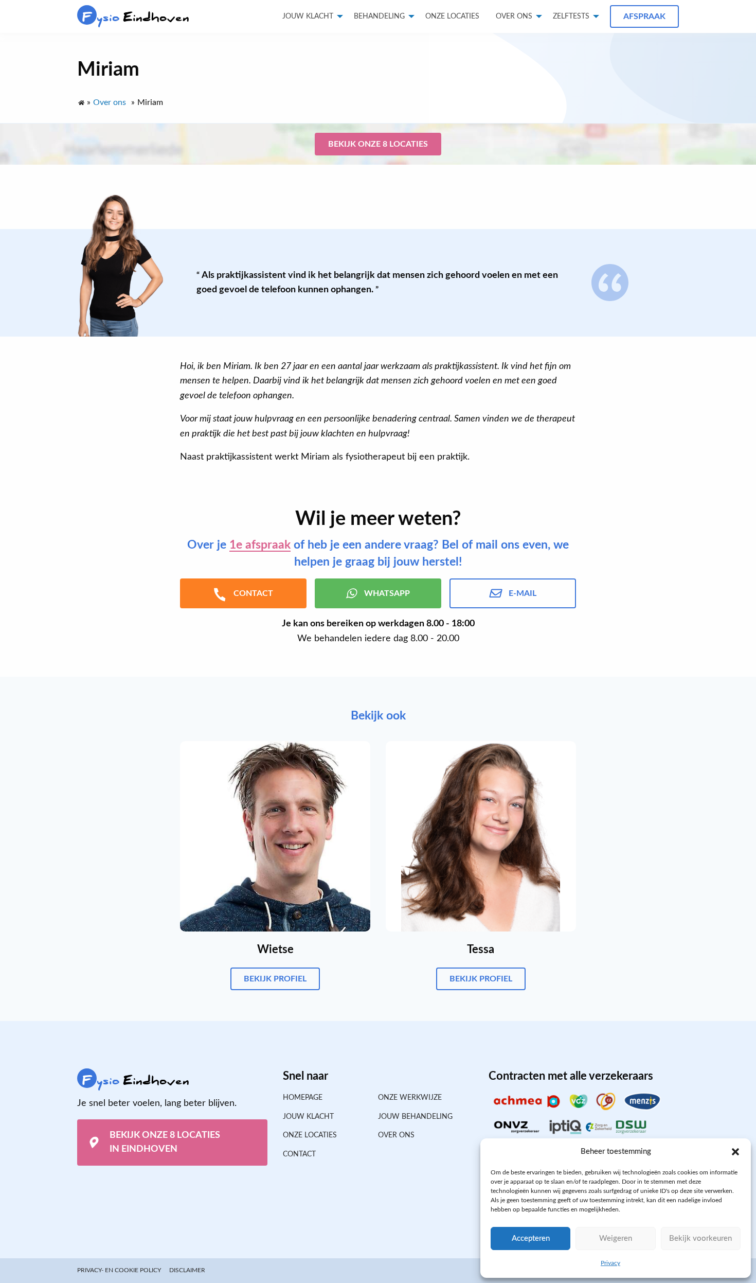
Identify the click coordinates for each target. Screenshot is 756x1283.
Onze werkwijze (410, 1097)
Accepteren (531, 1238)
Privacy (610, 1263)
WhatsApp (387, 593)
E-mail (522, 593)
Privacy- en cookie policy (119, 1270)
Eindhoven (135, 17)
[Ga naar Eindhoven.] (80, 100)
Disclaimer (187, 1270)
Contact (299, 1154)
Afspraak (644, 16)
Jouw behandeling (415, 1116)
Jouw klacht (307, 16)
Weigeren (615, 1238)
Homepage (302, 1097)
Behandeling (379, 16)
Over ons (514, 16)
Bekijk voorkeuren (700, 1238)
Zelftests (571, 16)
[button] (735, 1152)
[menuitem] (452, 16)
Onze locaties (452, 16)
